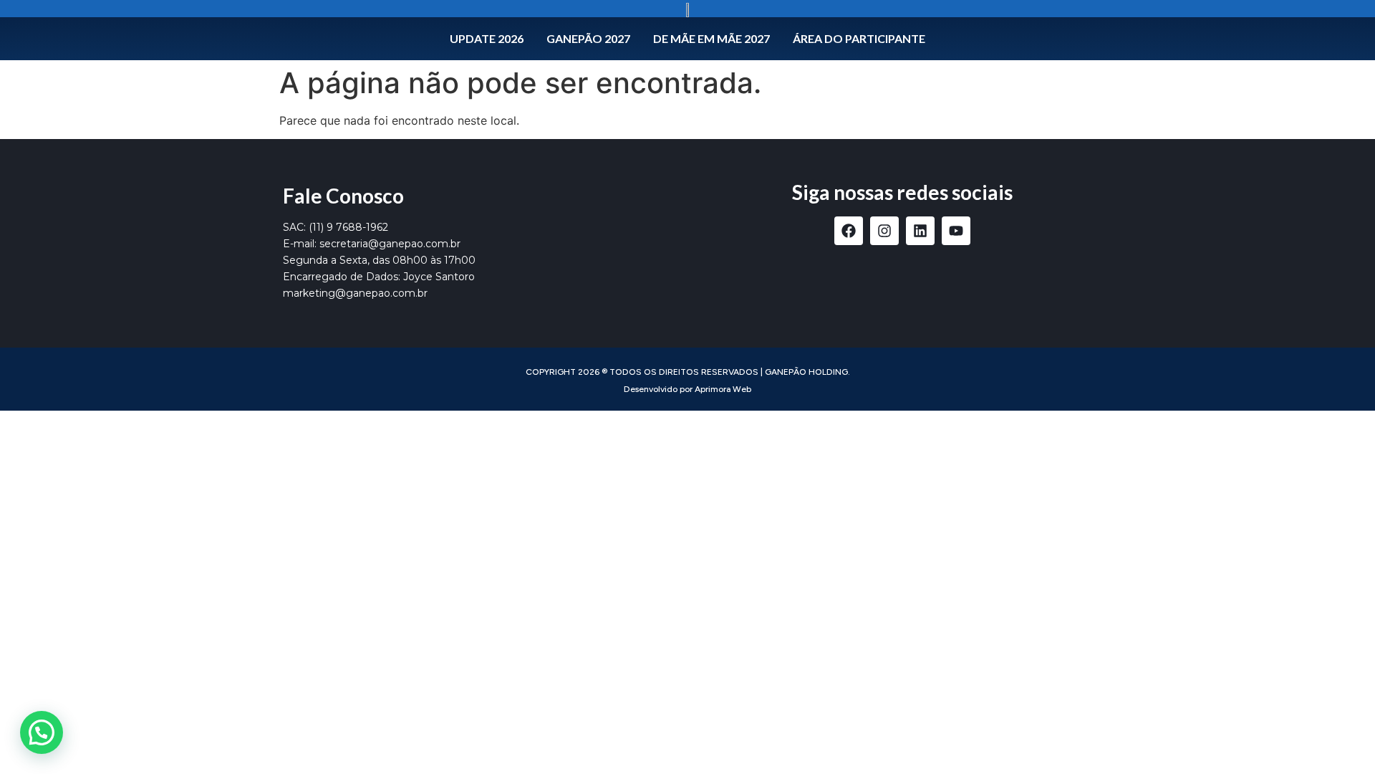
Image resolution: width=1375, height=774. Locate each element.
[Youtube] (956, 230)
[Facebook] (848, 230)
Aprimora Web (723, 389)
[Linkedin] (920, 230)
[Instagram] (884, 230)
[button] (41, 732)
